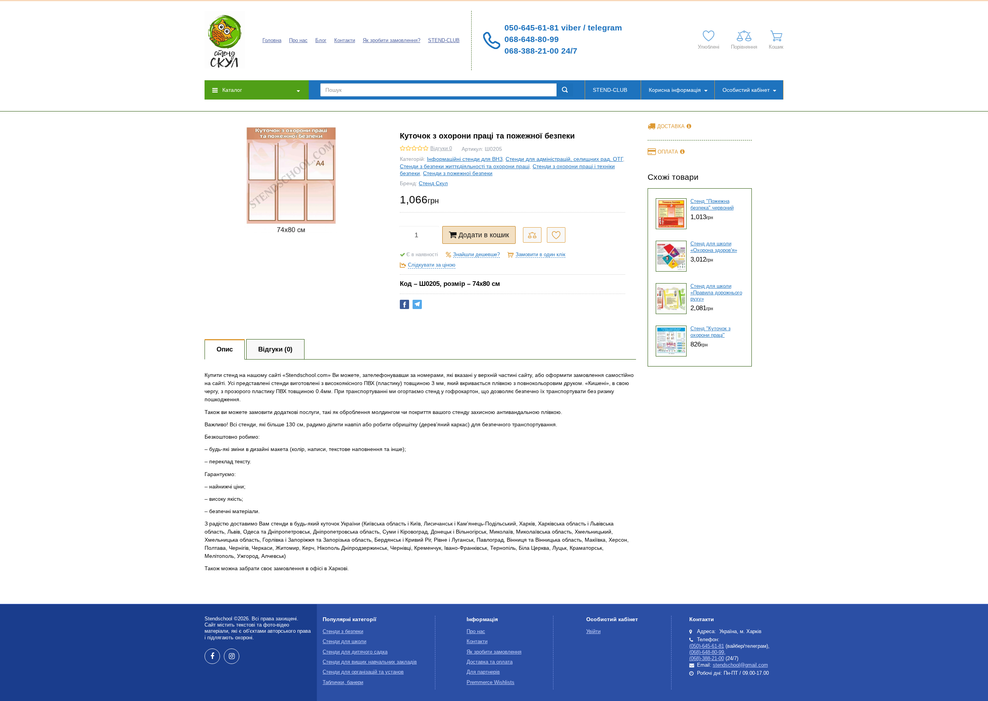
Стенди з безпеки (343, 631)
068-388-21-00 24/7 (540, 51)
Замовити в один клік (540, 254)
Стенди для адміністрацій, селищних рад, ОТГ (564, 159)
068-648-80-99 (531, 39)
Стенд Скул (433, 183)
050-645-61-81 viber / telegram (563, 28)
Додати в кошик (483, 235)
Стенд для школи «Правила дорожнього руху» (716, 293)
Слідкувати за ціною (431, 265)
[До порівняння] (532, 235)
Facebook (212, 656)
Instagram (231, 656)
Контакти (344, 40)
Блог (321, 40)
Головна (271, 40)
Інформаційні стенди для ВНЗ (464, 159)
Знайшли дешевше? (476, 254)
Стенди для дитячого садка (355, 652)
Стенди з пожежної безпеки (457, 173)
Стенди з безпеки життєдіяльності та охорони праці (465, 166)
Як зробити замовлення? (391, 40)
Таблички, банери (343, 682)
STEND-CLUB (444, 40)
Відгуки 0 (441, 148)
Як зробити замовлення (494, 652)
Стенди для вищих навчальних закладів (370, 662)
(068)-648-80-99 (706, 652)
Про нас (298, 40)
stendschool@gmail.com (740, 665)
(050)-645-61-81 (706, 646)
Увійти (593, 631)
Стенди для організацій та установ (363, 672)
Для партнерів (483, 672)
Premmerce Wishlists (490, 682)
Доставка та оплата (490, 662)
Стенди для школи (344, 641)
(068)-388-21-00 (706, 658)
